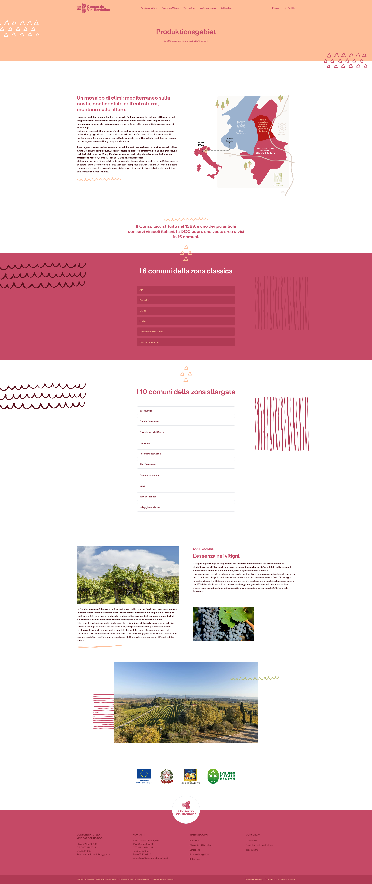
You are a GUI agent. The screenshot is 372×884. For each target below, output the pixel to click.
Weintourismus (208, 8)
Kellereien (226, 8)
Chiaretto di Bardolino (200, 845)
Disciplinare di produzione (259, 845)
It (285, 8)
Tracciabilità (252, 849)
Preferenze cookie (288, 879)
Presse (275, 8)
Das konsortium (149, 8)
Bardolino (194, 840)
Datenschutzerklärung (254, 879)
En (289, 8)
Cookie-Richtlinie (272, 879)
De (293, 8)
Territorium (189, 8)
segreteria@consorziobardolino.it (150, 857)
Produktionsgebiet (199, 854)
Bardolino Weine (170, 8)
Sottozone (194, 849)
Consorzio (251, 840)
